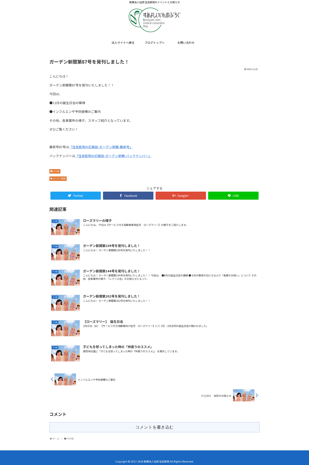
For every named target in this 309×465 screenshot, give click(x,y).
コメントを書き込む (154, 427)
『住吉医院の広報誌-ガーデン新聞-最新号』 (101, 146)
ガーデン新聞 (59, 178)
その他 (56, 171)
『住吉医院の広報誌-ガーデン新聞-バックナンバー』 (113, 155)
